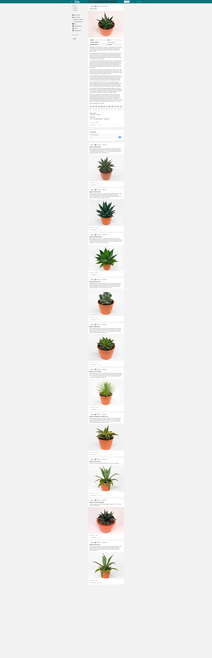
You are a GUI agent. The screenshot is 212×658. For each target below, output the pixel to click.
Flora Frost (98, 6)
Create (127, 1)
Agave (92, 6)
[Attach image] (91, 137)
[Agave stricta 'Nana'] (106, 388)
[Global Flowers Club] (77, 2)
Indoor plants (92, 114)
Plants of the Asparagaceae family (96, 118)
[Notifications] (137, 2)
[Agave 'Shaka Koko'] (106, 163)
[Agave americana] (106, 476)
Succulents (98, 114)
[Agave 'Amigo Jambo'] (106, 253)
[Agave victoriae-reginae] (106, 517)
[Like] (91, 125)
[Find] (89, 2)
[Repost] (99, 125)
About (73, 35)
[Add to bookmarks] (101, 125)
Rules (77, 35)
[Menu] (71, 2)
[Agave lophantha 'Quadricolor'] (106, 433)
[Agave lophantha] (106, 343)
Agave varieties (106, 118)
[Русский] (73, 39)
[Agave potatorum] (106, 298)
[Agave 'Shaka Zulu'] (106, 208)
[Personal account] (140, 2)
